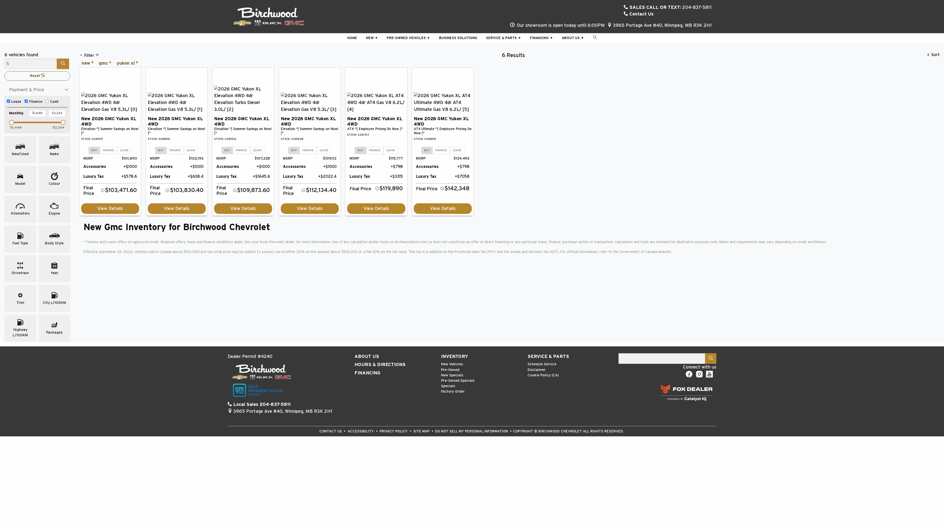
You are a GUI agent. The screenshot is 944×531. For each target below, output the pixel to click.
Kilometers (20, 213)
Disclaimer (537, 370)
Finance (35, 101)
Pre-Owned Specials (457, 381)
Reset (35, 76)
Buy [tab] (94, 150)
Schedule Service (542, 364)
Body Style (54, 243)
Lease (16, 101)
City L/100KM (54, 303)
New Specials (452, 375)
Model (20, 184)
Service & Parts (548, 356)
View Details (110, 208)
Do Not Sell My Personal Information (472, 431)
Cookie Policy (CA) (543, 375)
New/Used (20, 154)
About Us (366, 356)
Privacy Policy (394, 431)
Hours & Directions (380, 364)
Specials (448, 386)
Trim (20, 303)
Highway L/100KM (20, 332)
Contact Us (641, 14)
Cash (54, 101)
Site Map (421, 431)
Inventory (454, 356)
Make (54, 154)
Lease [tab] (124, 150)
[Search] (63, 64)
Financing (367, 373)
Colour (54, 184)
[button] (352, 38)
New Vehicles (452, 364)
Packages (54, 332)
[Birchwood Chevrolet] (268, 16)
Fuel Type (20, 243)
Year (54, 273)
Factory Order (453, 391)
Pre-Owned (450, 370)
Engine (54, 213)
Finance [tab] (108, 150)
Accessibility (361, 431)
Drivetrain (20, 273)
